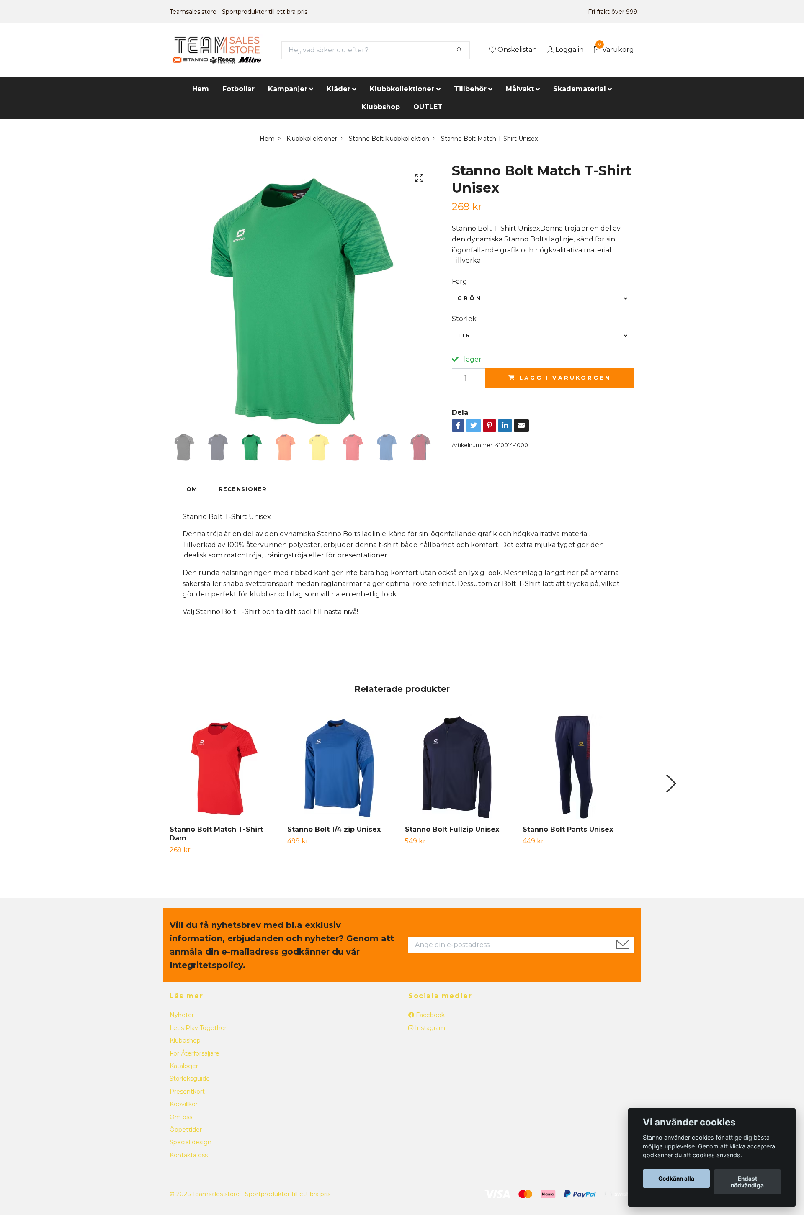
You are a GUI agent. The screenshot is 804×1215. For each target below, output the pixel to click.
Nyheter (182, 1015)
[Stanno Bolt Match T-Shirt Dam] (225, 766)
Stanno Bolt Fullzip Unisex (452, 829)
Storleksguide (190, 1078)
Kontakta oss (189, 1155)
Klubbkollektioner (402, 89)
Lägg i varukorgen (565, 378)
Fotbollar (238, 89)
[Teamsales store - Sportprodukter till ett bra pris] (216, 50)
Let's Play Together (198, 1028)
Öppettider (186, 1129)
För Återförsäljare (194, 1053)
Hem (200, 89)
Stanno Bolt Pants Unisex (568, 829)
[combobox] (543, 298)
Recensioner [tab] (243, 489)
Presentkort (187, 1091)
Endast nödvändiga (747, 1182)
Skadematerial (579, 89)
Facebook (429, 1015)
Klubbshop (380, 107)
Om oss (181, 1117)
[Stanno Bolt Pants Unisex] (578, 766)
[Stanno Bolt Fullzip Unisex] (460, 766)
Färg (459, 281)
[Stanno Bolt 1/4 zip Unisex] (343, 766)
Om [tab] (192, 489)
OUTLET (428, 107)
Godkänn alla (676, 1178)
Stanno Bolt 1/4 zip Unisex (334, 829)
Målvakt (520, 89)
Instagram (429, 1028)
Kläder (338, 89)
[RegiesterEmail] (622, 945)
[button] (670, 783)
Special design (190, 1142)
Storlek (464, 319)
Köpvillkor (184, 1104)
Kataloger (184, 1066)
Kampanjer (287, 89)
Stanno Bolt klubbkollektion (389, 138)
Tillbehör (470, 89)
